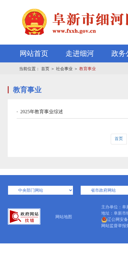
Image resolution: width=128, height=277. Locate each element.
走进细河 (79, 53)
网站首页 (34, 53)
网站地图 (63, 217)
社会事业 (64, 69)
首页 (45, 69)
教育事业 (87, 69)
